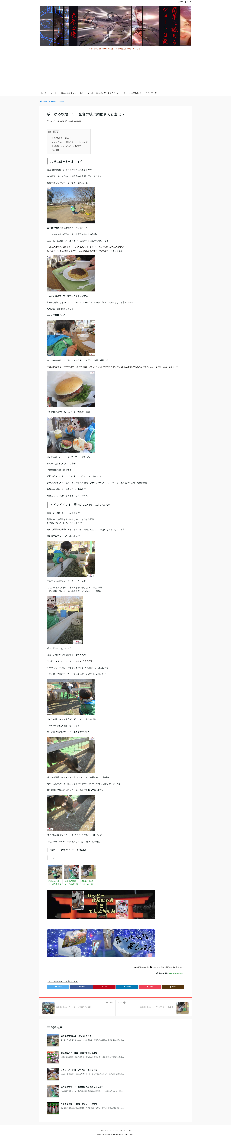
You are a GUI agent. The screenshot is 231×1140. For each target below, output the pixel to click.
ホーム (45, 101)
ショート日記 (158, 967)
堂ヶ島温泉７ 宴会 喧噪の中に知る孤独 (79, 1052)
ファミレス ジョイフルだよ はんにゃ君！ (80, 1069)
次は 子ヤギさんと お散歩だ (66, 146)
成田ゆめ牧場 (58, 101)
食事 (180, 967)
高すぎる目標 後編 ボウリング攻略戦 (79, 1103)
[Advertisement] (115, 71)
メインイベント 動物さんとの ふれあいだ (69, 142)
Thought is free (128, 1134)
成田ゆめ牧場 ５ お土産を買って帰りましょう (83, 1086)
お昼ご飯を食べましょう (61, 138)
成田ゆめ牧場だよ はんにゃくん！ (76, 1035)
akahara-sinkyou (176, 973)
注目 (55, 150)
